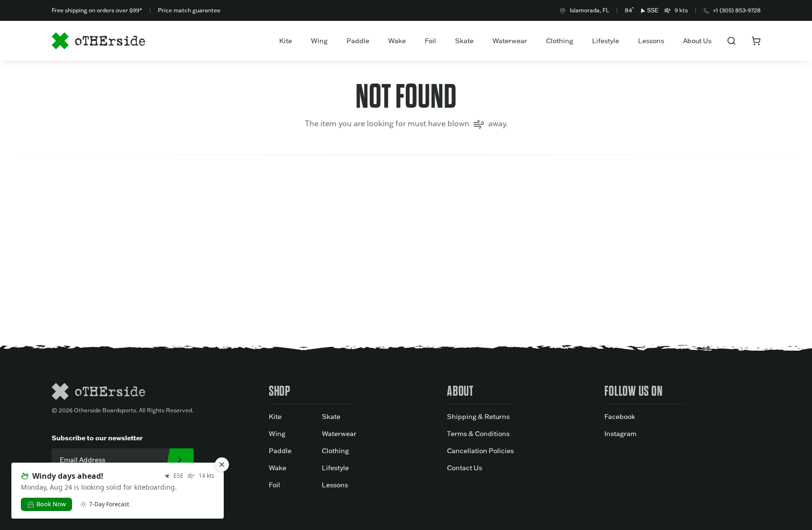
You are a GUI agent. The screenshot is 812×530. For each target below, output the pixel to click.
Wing (319, 41)
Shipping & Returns (478, 416)
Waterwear (510, 41)
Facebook (619, 416)
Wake (397, 41)
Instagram (620, 433)
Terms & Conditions (478, 433)
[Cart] (756, 41)
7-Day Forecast (109, 504)
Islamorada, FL (589, 10)
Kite (285, 41)
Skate (464, 41)
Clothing (559, 41)
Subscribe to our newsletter (97, 437)
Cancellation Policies (480, 450)
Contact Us (464, 468)
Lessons (651, 41)
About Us (697, 41)
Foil (430, 41)
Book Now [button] (51, 504)
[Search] (731, 41)
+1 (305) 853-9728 (737, 10)
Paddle (358, 41)
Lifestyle (605, 41)
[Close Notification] (221, 464)
